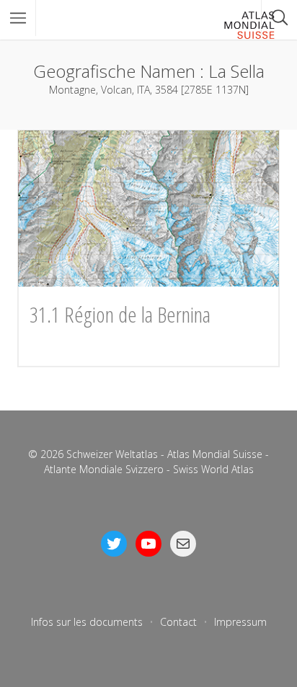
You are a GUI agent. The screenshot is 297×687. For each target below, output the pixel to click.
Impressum (240, 622)
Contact (178, 622)
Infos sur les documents (87, 622)
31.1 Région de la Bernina (120, 314)
